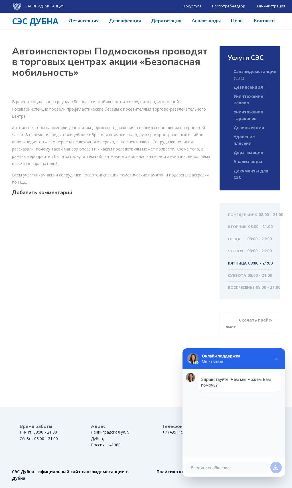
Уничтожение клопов (248, 99)
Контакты (264, 21)
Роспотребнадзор (228, 6)
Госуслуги (192, 6)
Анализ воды (206, 21)
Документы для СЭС (251, 174)
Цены (237, 21)
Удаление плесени (244, 140)
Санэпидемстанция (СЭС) (255, 74)
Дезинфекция (125, 21)
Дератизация (166, 21)
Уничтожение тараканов (248, 115)
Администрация (270, 6)
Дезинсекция (83, 21)
